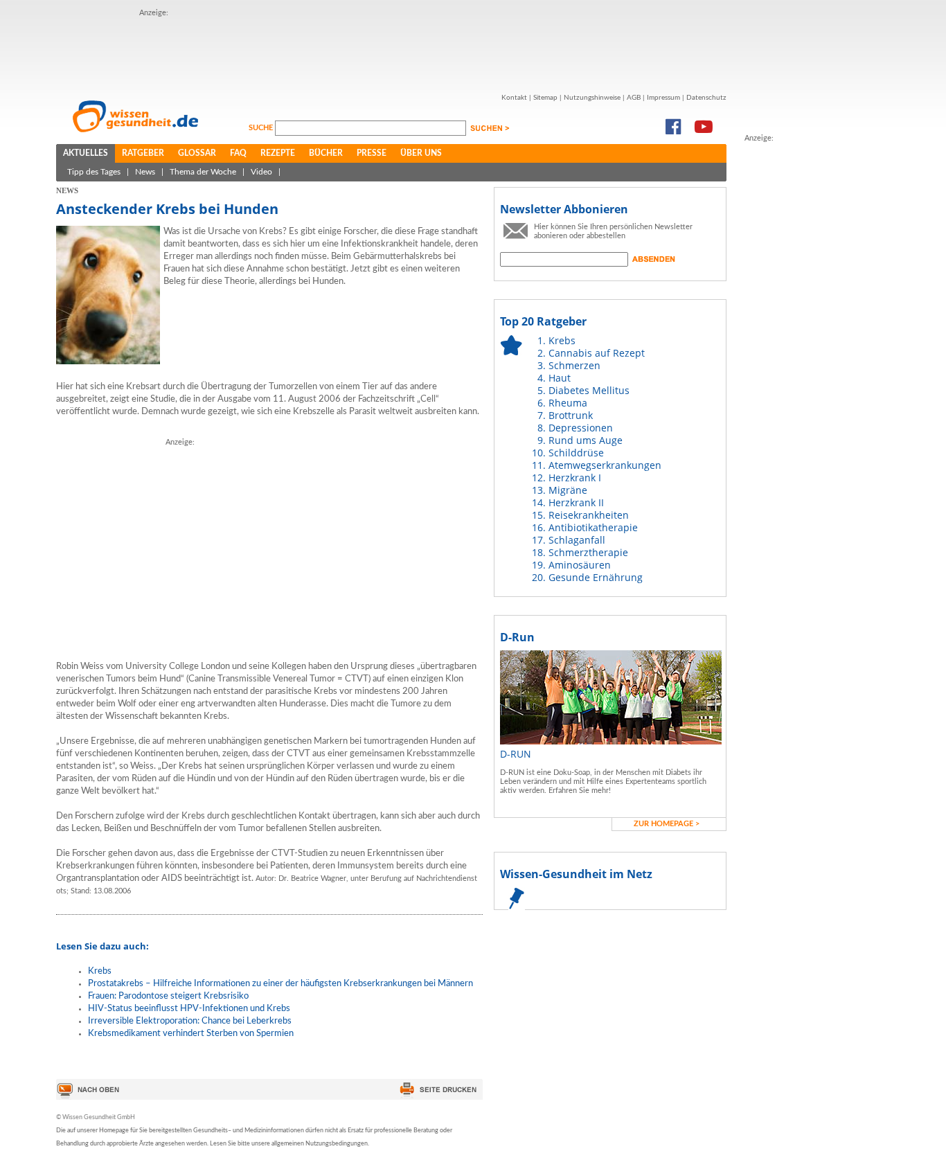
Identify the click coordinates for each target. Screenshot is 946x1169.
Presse (371, 153)
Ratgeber (143, 153)
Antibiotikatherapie (593, 527)
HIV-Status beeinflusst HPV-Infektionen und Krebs (189, 1008)
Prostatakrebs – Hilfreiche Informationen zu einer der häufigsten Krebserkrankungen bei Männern (280, 983)
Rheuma (567, 402)
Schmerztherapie (588, 552)
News (145, 172)
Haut (559, 377)
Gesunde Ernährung (595, 577)
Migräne (567, 490)
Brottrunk (570, 415)
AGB (634, 97)
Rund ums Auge (585, 440)
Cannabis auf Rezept (596, 352)
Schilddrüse (576, 452)
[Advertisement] (391, 50)
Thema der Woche (203, 172)
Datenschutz (706, 97)
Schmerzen (574, 365)
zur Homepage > (666, 824)
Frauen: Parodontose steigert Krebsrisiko (168, 996)
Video (261, 172)
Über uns (421, 153)
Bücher (326, 153)
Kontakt (514, 97)
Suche (262, 128)
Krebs (99, 971)
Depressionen (580, 427)
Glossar (197, 153)
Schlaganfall (576, 539)
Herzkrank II (576, 502)
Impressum (663, 97)
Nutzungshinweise (592, 97)
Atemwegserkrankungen (604, 465)
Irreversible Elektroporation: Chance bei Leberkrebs (190, 1021)
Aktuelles (85, 153)
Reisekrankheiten (588, 514)
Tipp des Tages (94, 172)
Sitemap (545, 97)
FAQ (238, 153)
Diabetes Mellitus (589, 390)
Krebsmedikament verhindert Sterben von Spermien (191, 1033)
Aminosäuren (579, 564)
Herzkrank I (574, 477)
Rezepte (277, 153)
